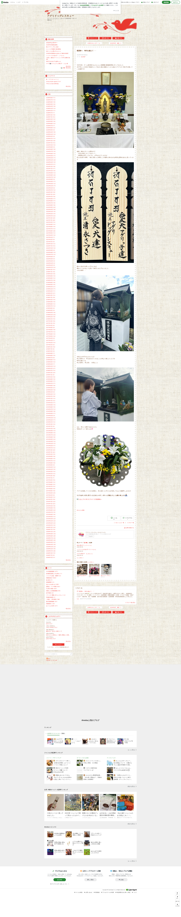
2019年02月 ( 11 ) (50, 291)
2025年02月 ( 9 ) (50, 136)
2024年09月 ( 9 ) (50, 147)
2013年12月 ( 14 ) (50, 424)
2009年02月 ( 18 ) (51, 548)
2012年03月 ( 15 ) (50, 469)
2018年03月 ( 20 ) (51, 314)
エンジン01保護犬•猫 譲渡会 (53, 49)
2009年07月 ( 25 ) (51, 538)
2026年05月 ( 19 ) (50, 104)
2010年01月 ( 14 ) (50, 525)
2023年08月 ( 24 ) (51, 175)
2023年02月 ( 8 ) (50, 188)
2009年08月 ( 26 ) (51, 536)
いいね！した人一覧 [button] (119, 522)
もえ (78, 598)
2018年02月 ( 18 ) (50, 316)
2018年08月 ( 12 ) (50, 304)
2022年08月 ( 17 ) (50, 200)
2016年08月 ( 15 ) (50, 355)
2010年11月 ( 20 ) (50, 503)
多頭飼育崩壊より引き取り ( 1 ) (54, 573)
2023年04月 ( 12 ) (51, 183)
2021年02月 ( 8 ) (50, 239)
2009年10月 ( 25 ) (51, 531)
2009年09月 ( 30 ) (51, 533)
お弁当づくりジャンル (53, 733)
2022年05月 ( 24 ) (51, 207)
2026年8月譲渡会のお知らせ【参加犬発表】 (57, 53)
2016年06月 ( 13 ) (50, 359)
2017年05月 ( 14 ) (50, 336)
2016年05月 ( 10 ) (50, 362)
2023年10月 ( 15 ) (50, 170)
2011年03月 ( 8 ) (50, 495)
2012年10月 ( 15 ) (50, 454)
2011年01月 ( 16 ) (50, 499)
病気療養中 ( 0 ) (50, 582)
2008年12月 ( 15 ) (50, 553)
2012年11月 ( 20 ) (50, 452)
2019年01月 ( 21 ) (50, 293)
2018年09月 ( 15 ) (50, 301)
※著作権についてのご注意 (51, 660)
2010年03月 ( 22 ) (51, 521)
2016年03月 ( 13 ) (51, 366)
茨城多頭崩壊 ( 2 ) (50, 597)
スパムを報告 (79, 892)
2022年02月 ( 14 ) (51, 213)
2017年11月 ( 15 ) (50, 323)
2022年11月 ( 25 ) (50, 194)
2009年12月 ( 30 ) (51, 527)
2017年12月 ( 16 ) (50, 321)
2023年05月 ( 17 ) (51, 181)
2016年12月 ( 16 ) (50, 347)
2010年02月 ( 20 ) (51, 523)
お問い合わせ (88, 892)
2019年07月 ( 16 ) (50, 280)
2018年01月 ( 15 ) (50, 319)
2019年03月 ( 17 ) (50, 289)
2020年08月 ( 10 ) (51, 252)
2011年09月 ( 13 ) (50, 482)
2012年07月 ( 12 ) (50, 460)
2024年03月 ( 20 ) (51, 160)
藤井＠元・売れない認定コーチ (54, 631)
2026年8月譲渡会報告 (52, 45)
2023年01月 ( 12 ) (50, 190)
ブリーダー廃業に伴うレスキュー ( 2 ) (55, 595)
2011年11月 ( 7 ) (50, 478)
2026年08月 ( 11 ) (50, 97)
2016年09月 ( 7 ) (50, 353)
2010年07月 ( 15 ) (50, 512)
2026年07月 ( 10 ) (51, 100)
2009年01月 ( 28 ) (51, 551)
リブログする (128, 518)
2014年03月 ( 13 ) (51, 417)
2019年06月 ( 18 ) (50, 282)
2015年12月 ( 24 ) (50, 372)
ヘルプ (135, 892)
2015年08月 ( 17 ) (50, 381)
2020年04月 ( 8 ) (50, 261)
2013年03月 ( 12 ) (51, 443)
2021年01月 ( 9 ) (50, 241)
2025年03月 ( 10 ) (51, 134)
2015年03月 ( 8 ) (50, 392)
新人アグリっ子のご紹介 (52, 47)
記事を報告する (130, 527)
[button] (177, 905)
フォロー (91, 536)
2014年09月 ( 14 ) (51, 405)
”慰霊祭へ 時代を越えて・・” (86, 591)
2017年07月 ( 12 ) (50, 332)
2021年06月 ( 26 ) (50, 231)
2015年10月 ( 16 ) (50, 377)
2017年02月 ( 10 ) (50, 342)
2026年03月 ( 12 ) (51, 108)
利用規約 (97, 892)
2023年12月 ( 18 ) (50, 166)
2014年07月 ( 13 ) (51, 409)
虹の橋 (83, 56)
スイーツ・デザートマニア (54, 758)
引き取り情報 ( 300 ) (51, 588)
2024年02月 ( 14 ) (51, 162)
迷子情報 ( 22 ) (50, 593)
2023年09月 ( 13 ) (51, 173)
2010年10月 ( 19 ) (50, 506)
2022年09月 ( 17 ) (50, 198)
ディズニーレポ (111, 758)
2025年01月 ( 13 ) (50, 138)
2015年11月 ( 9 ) (50, 374)
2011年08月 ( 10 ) (50, 484)
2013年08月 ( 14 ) (51, 432)
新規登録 (166, 2)
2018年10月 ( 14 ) (50, 299)
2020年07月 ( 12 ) (51, 254)
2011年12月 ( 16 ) (50, 475)
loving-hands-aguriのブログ (53, 81)
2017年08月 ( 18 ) (50, 329)
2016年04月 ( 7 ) (50, 364)
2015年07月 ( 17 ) (50, 383)
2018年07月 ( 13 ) (50, 306)
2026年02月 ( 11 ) (50, 110)
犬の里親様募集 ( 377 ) (52, 571)
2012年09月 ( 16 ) (50, 456)
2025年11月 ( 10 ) (50, 117)
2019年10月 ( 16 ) (50, 273)
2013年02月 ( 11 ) (50, 445)
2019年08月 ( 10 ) (50, 278)
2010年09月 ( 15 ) (50, 508)
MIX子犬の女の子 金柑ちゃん (53, 61)
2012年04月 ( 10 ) (51, 467)
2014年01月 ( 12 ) (50, 422)
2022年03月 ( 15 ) (51, 211)
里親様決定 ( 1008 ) (51, 578)
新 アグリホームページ (52, 79)
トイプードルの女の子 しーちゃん (55, 55)
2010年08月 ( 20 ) (51, 510)
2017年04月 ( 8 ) (50, 338)
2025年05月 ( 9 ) (50, 130)
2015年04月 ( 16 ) (50, 390)
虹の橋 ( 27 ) (49, 580)
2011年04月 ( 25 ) (50, 493)
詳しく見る (90, 879)
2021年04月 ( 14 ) (51, 235)
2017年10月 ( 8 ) (50, 325)
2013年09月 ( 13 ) (51, 430)
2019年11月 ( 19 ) (50, 271)
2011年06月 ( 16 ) (50, 488)
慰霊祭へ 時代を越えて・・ (86, 51)
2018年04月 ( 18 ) (50, 312)
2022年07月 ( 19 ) (50, 203)
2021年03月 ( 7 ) (50, 237)
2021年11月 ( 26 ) (50, 220)
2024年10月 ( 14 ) (51, 145)
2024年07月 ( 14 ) (51, 151)
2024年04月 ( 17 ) (51, 157)
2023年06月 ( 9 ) (50, 179)
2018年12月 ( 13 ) (50, 295)
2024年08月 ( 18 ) (51, 149)
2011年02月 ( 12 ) (50, 497)
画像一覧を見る (67, 68)
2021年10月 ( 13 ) (50, 222)
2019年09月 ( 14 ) (50, 276)
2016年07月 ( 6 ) (50, 357)
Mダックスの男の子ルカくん (53, 51)
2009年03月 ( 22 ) (51, 546)
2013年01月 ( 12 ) (50, 448)
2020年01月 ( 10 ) (51, 267)
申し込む (121, 879)
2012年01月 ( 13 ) (50, 473)
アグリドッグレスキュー (60, 15)
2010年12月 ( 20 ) (50, 501)
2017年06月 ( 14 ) (50, 334)
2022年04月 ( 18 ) (51, 209)
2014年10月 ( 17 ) (50, 402)
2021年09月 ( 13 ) (50, 224)
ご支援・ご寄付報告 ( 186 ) (53, 599)
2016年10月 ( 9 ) (50, 351)
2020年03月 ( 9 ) (50, 263)
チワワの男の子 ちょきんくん (85, 553)
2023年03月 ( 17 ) (51, 185)
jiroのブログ (49, 623)
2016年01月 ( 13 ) (50, 370)
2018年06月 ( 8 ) (50, 308)
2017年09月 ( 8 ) (50, 327)
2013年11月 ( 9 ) (50, 426)
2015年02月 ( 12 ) (50, 394)
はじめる (59, 879)
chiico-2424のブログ (51, 627)
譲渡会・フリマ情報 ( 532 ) (53, 586)
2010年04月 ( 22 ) (51, 518)
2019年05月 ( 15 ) (50, 284)
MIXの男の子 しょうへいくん (84, 545)
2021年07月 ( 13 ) (50, 228)
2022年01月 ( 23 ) (51, 216)
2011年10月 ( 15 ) (50, 480)
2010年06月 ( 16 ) (50, 514)
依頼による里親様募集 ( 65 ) (53, 590)
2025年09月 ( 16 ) (50, 121)
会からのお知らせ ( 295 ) (52, 584)
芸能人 (63, 733)
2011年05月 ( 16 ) (50, 490)
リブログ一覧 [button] (130, 522)
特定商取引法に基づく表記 (123, 892)
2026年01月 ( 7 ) (50, 112)
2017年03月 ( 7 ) (50, 340)
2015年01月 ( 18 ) (50, 396)
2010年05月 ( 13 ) (51, 516)
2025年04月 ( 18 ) (51, 132)
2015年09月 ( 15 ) (50, 379)
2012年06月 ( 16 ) (50, 463)
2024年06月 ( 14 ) (51, 153)
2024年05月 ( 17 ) (51, 155)
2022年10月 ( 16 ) (50, 196)
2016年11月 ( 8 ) (50, 349)
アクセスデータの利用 (108, 892)
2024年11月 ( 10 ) (50, 143)
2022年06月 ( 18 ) (50, 205)
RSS (49, 658)
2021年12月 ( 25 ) (50, 218)
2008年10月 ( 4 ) (50, 557)
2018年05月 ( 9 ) (50, 310)
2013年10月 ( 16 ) (50, 428)
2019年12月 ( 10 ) (50, 269)
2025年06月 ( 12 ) (50, 127)
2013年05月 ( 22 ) (51, 439)
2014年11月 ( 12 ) (50, 400)
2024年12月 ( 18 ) (50, 140)
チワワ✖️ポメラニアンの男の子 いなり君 (57, 63)
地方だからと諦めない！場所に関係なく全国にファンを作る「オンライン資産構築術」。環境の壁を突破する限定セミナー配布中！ (58, 635)
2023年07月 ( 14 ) (51, 177)
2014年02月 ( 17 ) (50, 420)
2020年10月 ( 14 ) (51, 248)
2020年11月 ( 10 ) (50, 246)
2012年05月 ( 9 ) (50, 465)
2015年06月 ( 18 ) (50, 385)
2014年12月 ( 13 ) (50, 398)
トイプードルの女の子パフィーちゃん (86, 549)
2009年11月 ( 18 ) (50, 529)
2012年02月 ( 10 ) (50, 471)
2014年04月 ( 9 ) (50, 415)
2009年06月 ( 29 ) (51, 540)
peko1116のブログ (51, 638)
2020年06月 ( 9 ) (50, 256)
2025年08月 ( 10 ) (51, 123)
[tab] (53, 733)
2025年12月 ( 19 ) (50, 115)
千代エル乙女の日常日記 (52, 83)
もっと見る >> (80, 557)
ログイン (175, 2)
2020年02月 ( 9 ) (50, 265)
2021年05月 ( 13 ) (50, 233)
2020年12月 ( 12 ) (50, 243)
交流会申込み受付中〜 (52, 42)
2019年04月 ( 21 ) (50, 286)
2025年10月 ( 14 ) (50, 119)
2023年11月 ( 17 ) (50, 168)
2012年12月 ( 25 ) (50, 450)
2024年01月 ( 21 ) (50, 164)
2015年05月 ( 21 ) (50, 387)
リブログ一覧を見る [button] (130, 602)
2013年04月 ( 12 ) (51, 441)
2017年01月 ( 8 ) (50, 344)
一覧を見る (68, 66)
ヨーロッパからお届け (83, 758)
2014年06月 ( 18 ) (50, 411)
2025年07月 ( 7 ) (50, 125)
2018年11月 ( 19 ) (50, 297)
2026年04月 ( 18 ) (51, 106)
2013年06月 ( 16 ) (50, 437)
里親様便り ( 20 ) (50, 603)
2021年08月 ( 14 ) (50, 226)
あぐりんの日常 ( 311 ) (52, 606)
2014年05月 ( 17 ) (50, 413)
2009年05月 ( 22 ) (51, 542)
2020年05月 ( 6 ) (50, 258)
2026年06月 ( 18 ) (50, 102)
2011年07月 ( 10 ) (50, 486)
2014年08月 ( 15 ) (50, 407)
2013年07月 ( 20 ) (51, 435)
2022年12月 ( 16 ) (50, 192)
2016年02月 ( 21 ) (50, 368)
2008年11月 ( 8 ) (50, 555)
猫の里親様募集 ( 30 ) (51, 601)
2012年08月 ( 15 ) (50, 458)
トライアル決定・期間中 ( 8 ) (53, 575)
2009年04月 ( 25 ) (51, 544)
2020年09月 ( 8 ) (50, 250)
